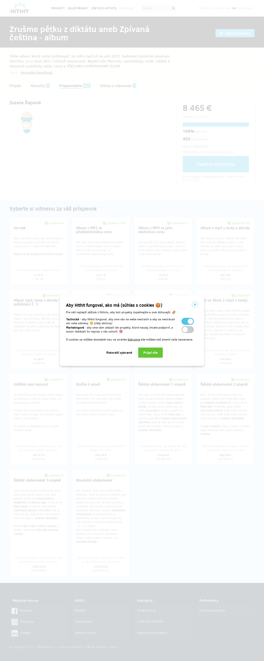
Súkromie (134, 340)
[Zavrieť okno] (195, 304)
